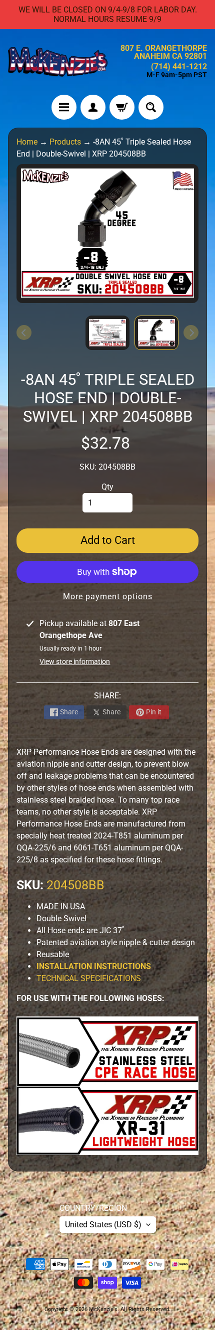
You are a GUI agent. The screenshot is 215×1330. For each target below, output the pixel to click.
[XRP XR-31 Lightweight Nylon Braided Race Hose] (107, 1149)
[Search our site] (151, 107)
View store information (75, 661)
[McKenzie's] (58, 62)
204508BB (75, 885)
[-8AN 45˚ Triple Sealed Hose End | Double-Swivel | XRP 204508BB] (156, 333)
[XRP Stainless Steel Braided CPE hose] (107, 1080)
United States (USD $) (103, 1224)
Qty (108, 487)
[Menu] (64, 107)
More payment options (107, 596)
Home (27, 142)
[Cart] (122, 107)
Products (65, 142)
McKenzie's (103, 1309)
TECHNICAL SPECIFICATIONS (88, 978)
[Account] (93, 107)
